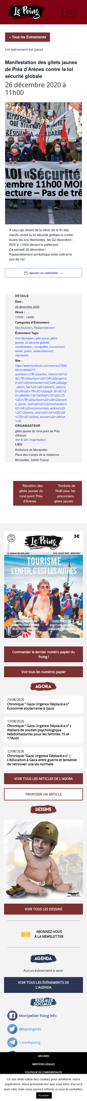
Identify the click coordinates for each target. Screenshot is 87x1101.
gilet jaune (42, 338)
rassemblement (43, 351)
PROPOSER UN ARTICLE (43, 794)
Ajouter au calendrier (43, 273)
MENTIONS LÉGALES (43, 1064)
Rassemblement (44, 328)
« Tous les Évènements (27, 36)
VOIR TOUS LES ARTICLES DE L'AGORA (43, 778)
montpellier (41, 347)
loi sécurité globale (37, 342)
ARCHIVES (43, 1056)
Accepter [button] (44, 1095)
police (28, 351)
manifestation (23, 347)
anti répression (24, 338)
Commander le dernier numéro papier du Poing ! (43, 654)
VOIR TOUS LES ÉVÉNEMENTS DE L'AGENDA (43, 985)
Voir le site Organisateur (30, 440)
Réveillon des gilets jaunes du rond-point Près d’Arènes (31, 493)
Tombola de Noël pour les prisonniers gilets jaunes (64, 493)
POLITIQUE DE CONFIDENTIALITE (43, 1072)
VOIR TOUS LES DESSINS (43, 909)
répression (22, 355)
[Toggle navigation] (69, 12)
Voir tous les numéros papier (43, 672)
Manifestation (23, 328)
